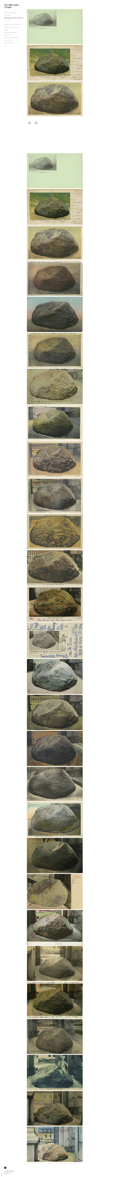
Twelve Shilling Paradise (11, 37)
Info (5, 45)
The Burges (7, 15)
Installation (8, 20)
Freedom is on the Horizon (12, 27)
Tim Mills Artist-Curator (11, 6)
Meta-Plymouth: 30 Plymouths (13, 24)
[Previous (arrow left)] (1, 1175)
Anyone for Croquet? (10, 32)
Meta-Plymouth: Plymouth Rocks (13, 18)
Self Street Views (9, 43)
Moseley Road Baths (10, 12)
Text (6, 22)
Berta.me (10, 1173)
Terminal (6, 35)
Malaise (6, 30)
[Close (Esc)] (1, 1173)
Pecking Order (8, 40)
